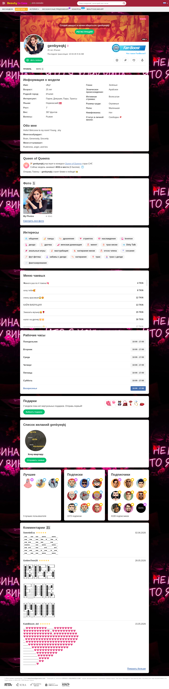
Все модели (7, 9)
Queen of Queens (73, 164)
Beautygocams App (95, 9)
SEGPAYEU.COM (74, 678)
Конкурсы (76, 9)
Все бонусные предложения (55, 9)
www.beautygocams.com (36, 678)
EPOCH (64, 678)
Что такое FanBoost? (136, 53)
